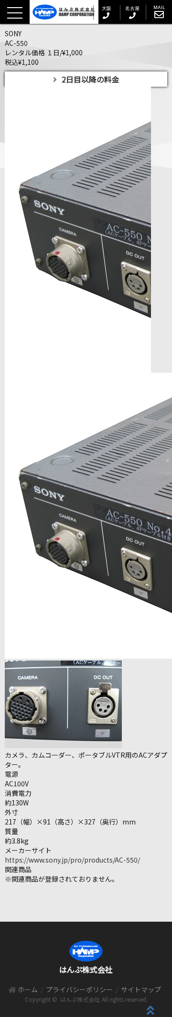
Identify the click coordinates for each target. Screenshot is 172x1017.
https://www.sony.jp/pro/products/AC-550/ (72, 859)
